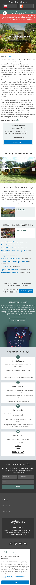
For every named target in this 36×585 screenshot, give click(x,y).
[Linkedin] (25, 543)
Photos (10, 56)
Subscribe (18, 487)
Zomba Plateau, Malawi (18, 41)
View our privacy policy (16, 573)
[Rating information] (17, 120)
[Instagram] (15, 543)
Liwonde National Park (8, 242)
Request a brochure (18, 320)
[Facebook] (11, 543)
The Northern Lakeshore (9, 273)
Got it (15, 582)
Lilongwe (4, 256)
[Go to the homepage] (18, 13)
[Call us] (5, 13)
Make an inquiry (18, 142)
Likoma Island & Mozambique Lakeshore (14, 262)
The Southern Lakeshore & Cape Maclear (15, 251)
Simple (13, 120)
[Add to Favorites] (33, 30)
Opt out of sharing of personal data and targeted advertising (13, 577)
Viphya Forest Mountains (9, 270)
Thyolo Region (6, 245)
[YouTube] (20, 543)
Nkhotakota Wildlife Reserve (11, 259)
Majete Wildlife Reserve (9, 248)
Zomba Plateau (21, 230)
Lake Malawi (5, 267)
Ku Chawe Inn (20, 209)
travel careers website (18, 534)
